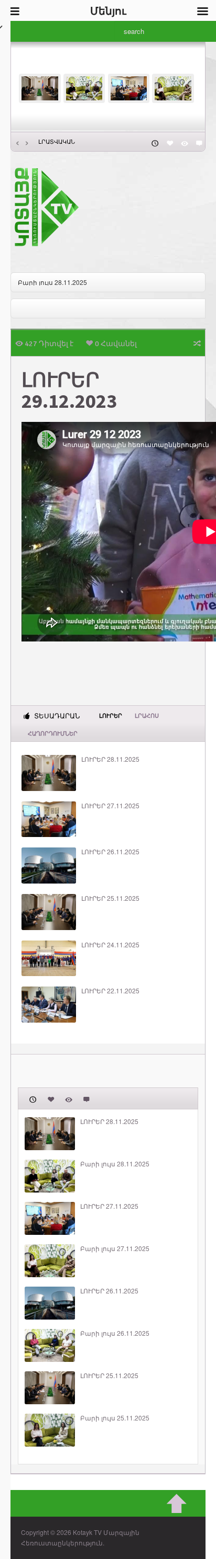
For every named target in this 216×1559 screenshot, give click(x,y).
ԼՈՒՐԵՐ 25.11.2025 (110, 898)
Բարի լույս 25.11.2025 (114, 1418)
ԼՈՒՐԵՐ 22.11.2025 (110, 991)
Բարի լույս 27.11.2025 (114, 1248)
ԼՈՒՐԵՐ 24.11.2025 (110, 945)
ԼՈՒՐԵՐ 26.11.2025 (110, 851)
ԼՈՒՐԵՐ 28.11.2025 (110, 759)
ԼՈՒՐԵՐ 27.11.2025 (110, 805)
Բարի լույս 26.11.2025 (114, 1333)
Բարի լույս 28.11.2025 (52, 282)
